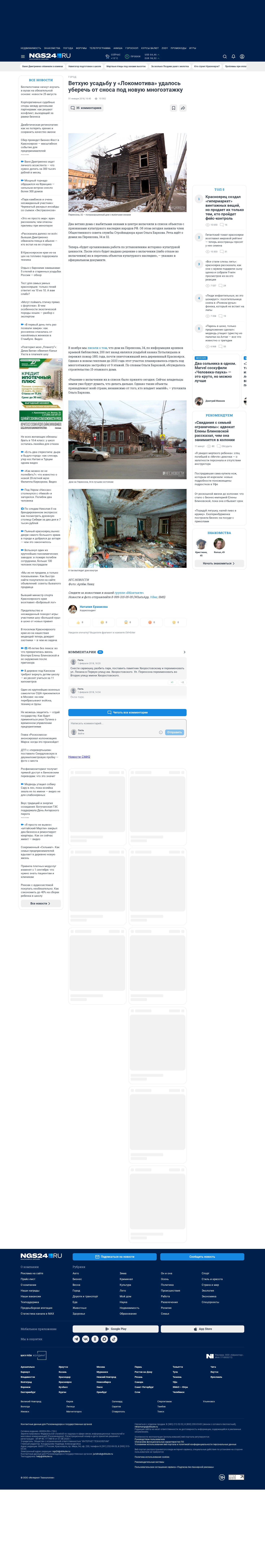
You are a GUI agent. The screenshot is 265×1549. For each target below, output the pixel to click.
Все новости (41, 80)
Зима (123, 955)
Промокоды (178, 48)
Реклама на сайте (32, 955)
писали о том (97, 348)
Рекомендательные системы (149, 1144)
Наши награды (30, 973)
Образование (128, 996)
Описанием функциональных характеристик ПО (159, 1124)
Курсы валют (150, 48)
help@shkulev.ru (44, 1138)
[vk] (85, 1021)
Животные (80, 990)
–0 (182, 682)
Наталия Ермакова (94, 607)
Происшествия (170, 973)
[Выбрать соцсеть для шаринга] (183, 108)
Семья (165, 996)
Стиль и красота (212, 961)
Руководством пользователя (150, 1121)
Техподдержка (30, 984)
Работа (165, 978)
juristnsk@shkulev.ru (103, 1136)
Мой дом (125, 978)
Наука (123, 984)
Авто (76, 955)
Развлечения (169, 984)
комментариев (88, 108)
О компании (28, 967)
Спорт (205, 955)
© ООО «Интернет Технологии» (37, 1160)
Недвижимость (31, 48)
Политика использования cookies (152, 1139)
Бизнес (77, 961)
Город (76, 973)
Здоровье (79, 996)
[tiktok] (113, 1021)
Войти (81, 733)
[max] (104, 1021)
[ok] (95, 1021)
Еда (75, 984)
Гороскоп (131, 48)
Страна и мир (210, 967)
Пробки (133, 56)
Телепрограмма (100, 48)
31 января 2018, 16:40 (79, 98)
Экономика (209, 978)
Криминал (126, 961)
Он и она (166, 955)
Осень (165, 961)
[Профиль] (242, 56)
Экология (208, 973)
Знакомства (52, 48)
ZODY (165, 48)
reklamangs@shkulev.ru (146, 1109)
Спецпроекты (210, 984)
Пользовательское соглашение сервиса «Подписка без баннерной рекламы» (174, 1149)
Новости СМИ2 (79, 756)
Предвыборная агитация (36, 990)
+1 (172, 682)
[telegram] (76, 1021)
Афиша (118, 48)
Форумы (81, 48)
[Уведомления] (233, 56)
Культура (125, 967)
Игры (192, 48)
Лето (123, 973)
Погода (68, 48)
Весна (76, 967)
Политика (167, 967)
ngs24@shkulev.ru (61, 1133)
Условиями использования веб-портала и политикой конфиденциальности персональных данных (185, 1126)
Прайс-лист (28, 961)
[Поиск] (224, 56)
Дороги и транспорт (85, 978)
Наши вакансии (31, 978)
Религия (166, 990)
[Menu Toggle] (23, 56)
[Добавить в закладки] (173, 108)
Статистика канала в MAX (37, 996)
